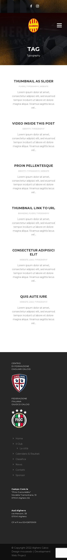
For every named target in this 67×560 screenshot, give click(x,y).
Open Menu (59, 25)
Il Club (19, 443)
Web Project (19, 555)
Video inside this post (33, 123)
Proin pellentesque (33, 166)
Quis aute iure (33, 297)
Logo (31, 260)
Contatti (20, 469)
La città (24, 448)
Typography (32, 86)
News (19, 464)
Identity (27, 129)
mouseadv (26, 551)
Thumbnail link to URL (33, 208)
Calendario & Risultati (28, 453)
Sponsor (20, 475)
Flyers (22, 86)
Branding (23, 213)
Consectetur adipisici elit (33, 252)
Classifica (21, 459)
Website (44, 86)
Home (19, 438)
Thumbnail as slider (33, 81)
